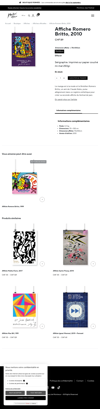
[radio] (59, 51)
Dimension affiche (62, 48)
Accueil (8, 23)
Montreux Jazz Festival (85, 8)
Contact (79, 381)
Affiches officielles (39, 23)
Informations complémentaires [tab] (68, 110)
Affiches (27, 23)
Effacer (58, 55)
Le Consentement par (25, 403)
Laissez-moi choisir (26, 398)
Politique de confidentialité (61, 381)
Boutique (17, 23)
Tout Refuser (36, 393)
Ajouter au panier (78, 78)
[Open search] (29, 15)
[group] (23, 48)
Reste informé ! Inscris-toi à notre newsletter (24, 8)
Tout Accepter (15, 393)
